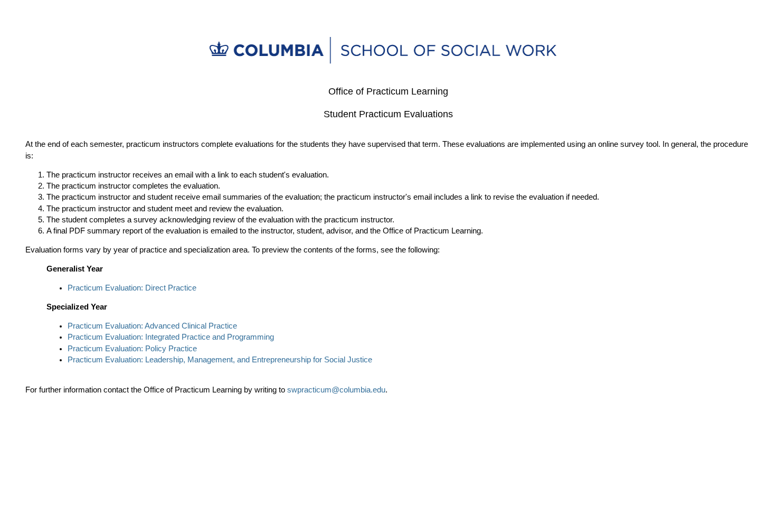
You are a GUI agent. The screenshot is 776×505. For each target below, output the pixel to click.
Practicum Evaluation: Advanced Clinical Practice (152, 326)
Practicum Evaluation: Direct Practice (132, 288)
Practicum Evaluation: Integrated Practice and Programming (171, 337)
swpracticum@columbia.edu (336, 390)
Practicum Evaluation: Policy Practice (132, 348)
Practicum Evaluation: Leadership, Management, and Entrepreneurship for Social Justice (220, 360)
